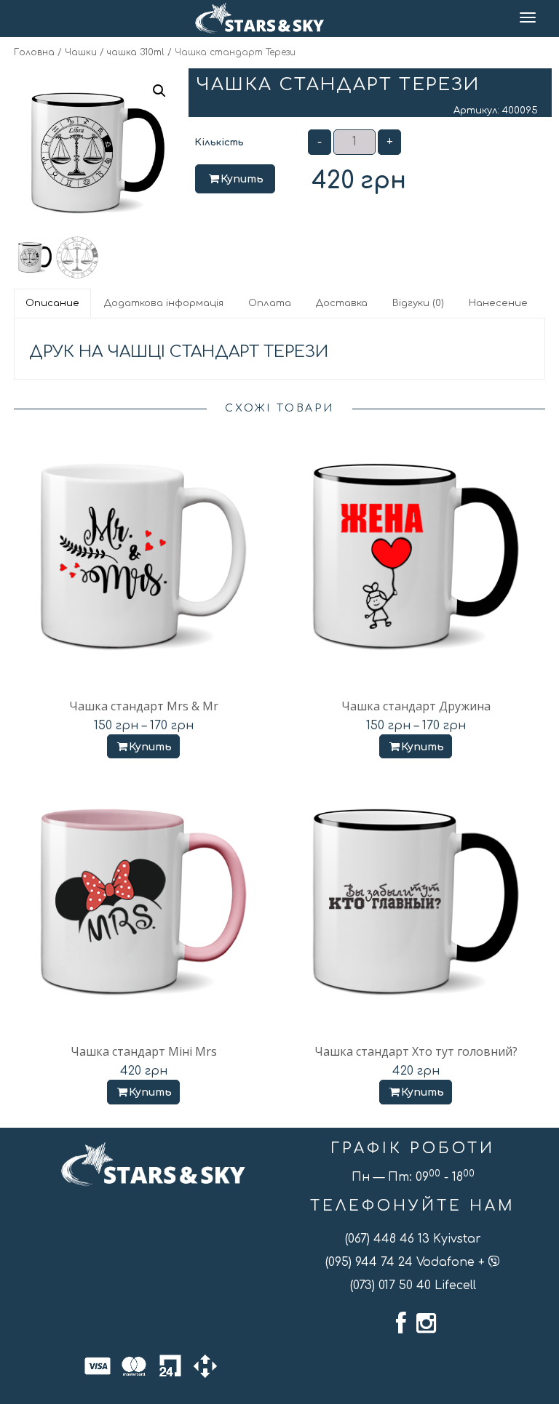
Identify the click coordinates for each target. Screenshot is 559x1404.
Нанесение (498, 303)
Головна (34, 52)
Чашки (81, 52)
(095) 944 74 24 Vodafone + (406, 1262)
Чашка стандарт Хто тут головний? (416, 1051)
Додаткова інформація (163, 303)
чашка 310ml (135, 52)
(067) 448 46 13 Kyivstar (413, 1238)
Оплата (269, 303)
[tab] (53, 303)
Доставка (342, 303)
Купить (242, 179)
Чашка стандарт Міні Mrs (144, 1051)
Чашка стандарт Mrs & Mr (143, 706)
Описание (52, 303)
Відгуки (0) (418, 303)
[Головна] (259, 18)
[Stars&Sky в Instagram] (426, 1323)
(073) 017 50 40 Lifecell (413, 1285)
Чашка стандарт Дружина (416, 706)
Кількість (219, 142)
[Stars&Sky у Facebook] (401, 1323)
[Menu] (528, 18)
